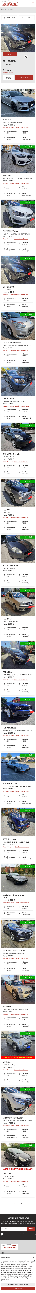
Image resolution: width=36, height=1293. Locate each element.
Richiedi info (24, 77)
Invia (31, 1229)
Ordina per (10, 17)
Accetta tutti (18, 1288)
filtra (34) (26, 17)
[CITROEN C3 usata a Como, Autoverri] (18, 38)
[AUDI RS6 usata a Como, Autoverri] (18, 103)
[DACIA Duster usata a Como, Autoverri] (18, 381)
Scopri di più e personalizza (18, 1284)
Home (2, 9)
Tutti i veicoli (10, 9)
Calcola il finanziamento (22, 127)
